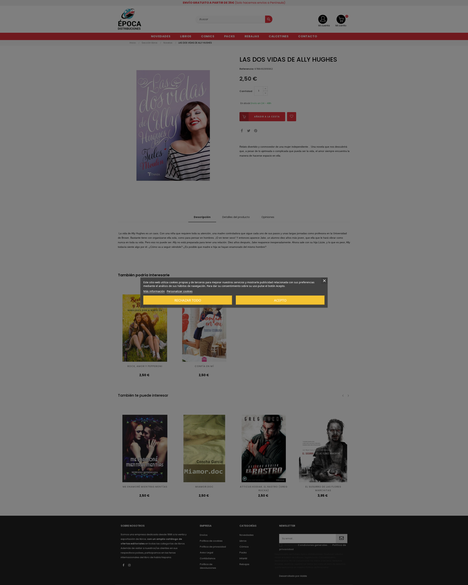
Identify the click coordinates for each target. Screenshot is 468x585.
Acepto (280, 300)
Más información (154, 291)
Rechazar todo (187, 300)
